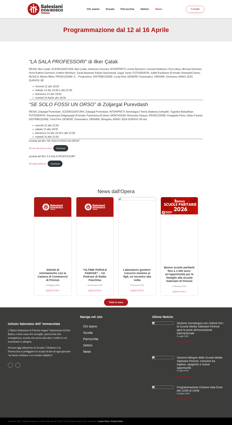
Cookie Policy (104, 421)
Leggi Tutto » (53, 291)
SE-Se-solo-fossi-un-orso (40, 148)
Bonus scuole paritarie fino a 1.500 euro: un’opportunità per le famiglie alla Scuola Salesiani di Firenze (179, 274)
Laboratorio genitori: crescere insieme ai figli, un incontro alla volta (137, 275)
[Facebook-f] (10, 365)
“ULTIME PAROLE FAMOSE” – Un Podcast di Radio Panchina (95, 275)
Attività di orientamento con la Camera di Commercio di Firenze (53, 275)
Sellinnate (92, 421)
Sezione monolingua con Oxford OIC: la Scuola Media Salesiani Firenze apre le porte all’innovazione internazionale (200, 328)
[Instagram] (17, 365)
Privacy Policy (117, 421)
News (158, 9)
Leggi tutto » (184, 341)
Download (60, 148)
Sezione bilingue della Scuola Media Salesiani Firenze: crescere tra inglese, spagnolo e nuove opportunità (199, 362)
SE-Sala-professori (37, 164)
